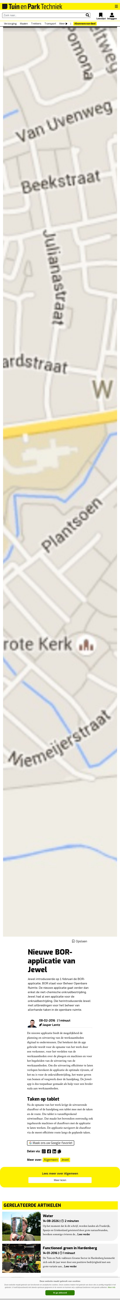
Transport (50, 23)
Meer (62, 23)
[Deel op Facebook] (49, 1151)
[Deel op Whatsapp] (44, 1151)
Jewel (65, 1160)
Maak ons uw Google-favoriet (52, 1143)
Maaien (24, 23)
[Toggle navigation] (116, 6)
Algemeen (51, 1160)
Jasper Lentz (51, 1025)
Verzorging (10, 23)
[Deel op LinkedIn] (55, 1151)
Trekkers (36, 23)
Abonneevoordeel (85, 23)
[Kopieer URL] (60, 1151)
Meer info (111, 1287)
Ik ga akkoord (60, 1293)
